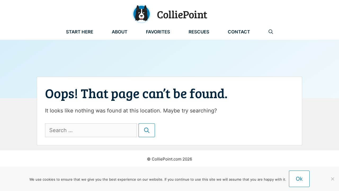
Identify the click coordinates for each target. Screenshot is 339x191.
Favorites (158, 31)
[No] (332, 178)
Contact (239, 31)
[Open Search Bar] (270, 32)
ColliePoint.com (166, 159)
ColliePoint (182, 14)
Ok (299, 179)
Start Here (79, 31)
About (119, 31)
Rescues (199, 31)
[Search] (147, 130)
